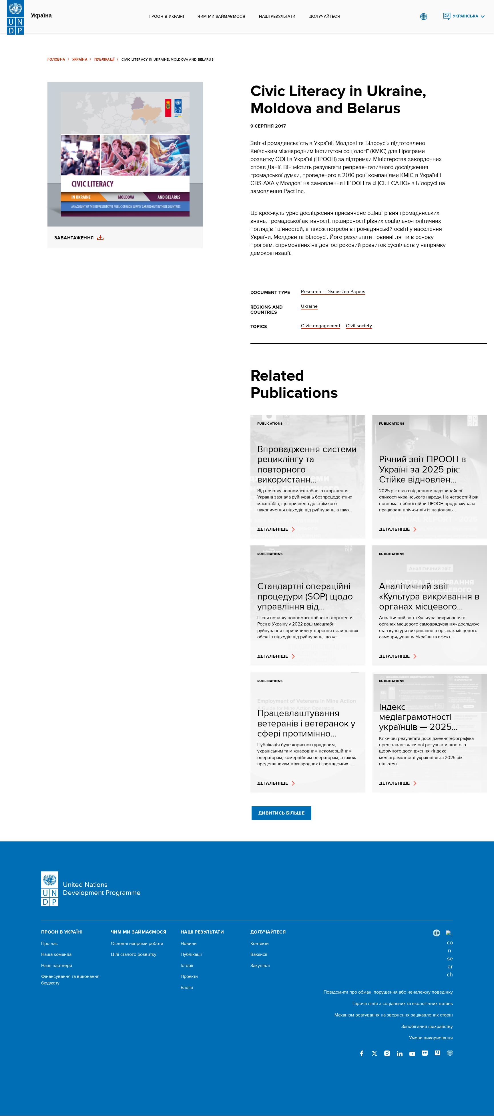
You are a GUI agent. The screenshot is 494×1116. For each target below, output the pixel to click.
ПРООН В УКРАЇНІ (166, 16)
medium (437, 1053)
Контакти (259, 943)
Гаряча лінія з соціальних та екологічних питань (402, 1003)
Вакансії (258, 954)
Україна (41, 15)
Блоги (187, 987)
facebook (362, 1053)
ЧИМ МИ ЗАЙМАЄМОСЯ (221, 16)
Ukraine (309, 306)
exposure (450, 1053)
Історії (187, 965)
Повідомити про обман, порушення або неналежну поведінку (388, 992)
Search (435, 16)
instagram (387, 1053)
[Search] (449, 954)
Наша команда (56, 954)
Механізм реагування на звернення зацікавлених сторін (393, 1015)
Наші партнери (56, 965)
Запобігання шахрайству (427, 1026)
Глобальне (423, 16)
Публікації (104, 59)
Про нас (49, 943)
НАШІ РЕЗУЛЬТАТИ (277, 16)
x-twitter (374, 1053)
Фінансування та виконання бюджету (70, 979)
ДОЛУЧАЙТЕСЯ (324, 16)
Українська (465, 16)
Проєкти (189, 976)
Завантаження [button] (74, 238)
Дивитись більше (281, 813)
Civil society (359, 325)
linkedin (400, 1053)
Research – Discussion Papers (333, 291)
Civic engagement (320, 325)
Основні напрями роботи (137, 943)
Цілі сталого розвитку (133, 954)
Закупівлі (260, 965)
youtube (412, 1053)
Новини (189, 943)
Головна (56, 59)
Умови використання (431, 1037)
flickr (425, 1053)
